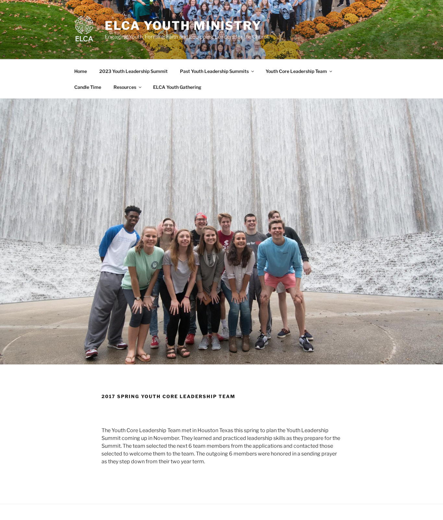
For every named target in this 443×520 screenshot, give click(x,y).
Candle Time (87, 87)
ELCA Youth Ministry (183, 25)
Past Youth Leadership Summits (214, 71)
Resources (125, 87)
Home (80, 71)
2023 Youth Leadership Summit (133, 71)
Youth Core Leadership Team (296, 71)
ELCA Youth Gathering (177, 87)
